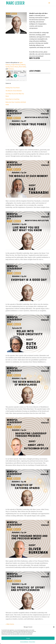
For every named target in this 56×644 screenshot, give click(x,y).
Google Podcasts (15, 64)
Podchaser (11, 69)
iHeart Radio (22, 66)
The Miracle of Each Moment (14, 90)
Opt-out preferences (24, 641)
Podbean (22, 64)
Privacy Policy (32, 641)
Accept (28, 638)
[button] (54, 627)
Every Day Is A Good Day (12, 99)
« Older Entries (10, 624)
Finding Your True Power (13, 87)
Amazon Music (14, 66)
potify (7, 66)
